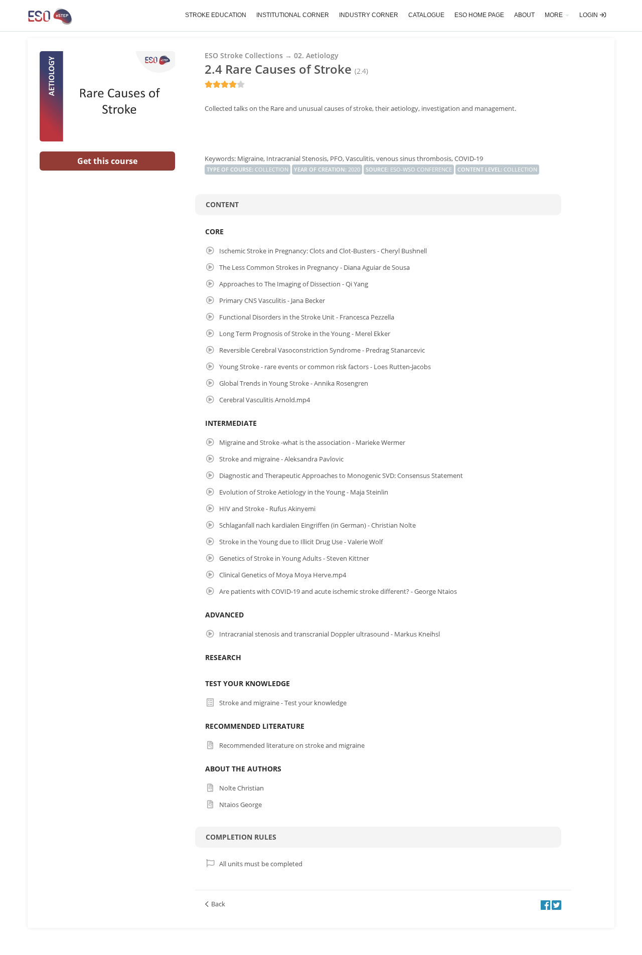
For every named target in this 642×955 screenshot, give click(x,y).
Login (589, 15)
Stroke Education (215, 15)
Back (218, 903)
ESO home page (479, 15)
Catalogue (426, 15)
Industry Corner (368, 15)
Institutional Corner (292, 15)
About (524, 15)
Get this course (107, 161)
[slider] (225, 84)
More (554, 15)
